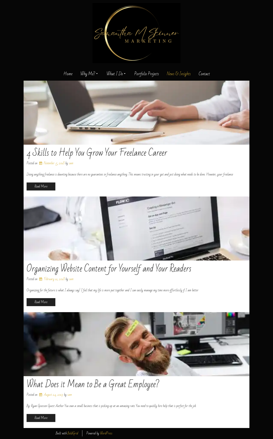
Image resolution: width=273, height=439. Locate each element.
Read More (41, 186)
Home (67, 74)
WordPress (106, 433)
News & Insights (179, 74)
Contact (204, 74)
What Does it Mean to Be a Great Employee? (93, 384)
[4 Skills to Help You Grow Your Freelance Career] (136, 113)
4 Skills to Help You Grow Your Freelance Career (97, 153)
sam (71, 163)
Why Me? (87, 74)
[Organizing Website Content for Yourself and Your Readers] (136, 228)
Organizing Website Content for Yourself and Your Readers (109, 269)
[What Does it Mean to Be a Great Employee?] (136, 344)
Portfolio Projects (146, 74)
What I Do (115, 74)
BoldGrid (73, 433)
